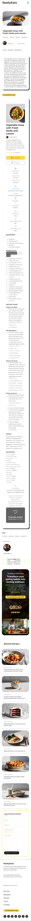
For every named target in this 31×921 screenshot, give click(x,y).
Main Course (19, 191)
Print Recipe (16, 157)
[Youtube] (19, 916)
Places (6, 898)
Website (6, 825)
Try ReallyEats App (9, 95)
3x (9, 255)
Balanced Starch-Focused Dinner (14, 751)
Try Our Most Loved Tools (15, 597)
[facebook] (4, 916)
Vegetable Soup (24, 37)
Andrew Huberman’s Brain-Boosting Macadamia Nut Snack (14, 697)
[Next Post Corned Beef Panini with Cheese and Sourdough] (26, 561)
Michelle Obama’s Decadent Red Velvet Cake (14, 724)
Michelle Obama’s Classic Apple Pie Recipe (14, 777)
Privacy (12, 885)
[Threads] (23, 916)
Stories (6, 891)
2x (8, 255)
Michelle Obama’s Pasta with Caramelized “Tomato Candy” (13, 670)
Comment (8, 835)
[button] (6, 153)
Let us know (12, 519)
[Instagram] (15, 916)
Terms (16, 885)
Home (5, 50)
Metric (20, 253)
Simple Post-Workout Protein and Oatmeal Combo (15, 804)
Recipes (10, 50)
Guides (6, 905)
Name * (6, 815)
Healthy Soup (12, 37)
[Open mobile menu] (28, 2)
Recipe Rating (8, 829)
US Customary (11, 253)
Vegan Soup (18, 37)
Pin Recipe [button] (16, 162)
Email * (6, 820)
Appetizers (18, 50)
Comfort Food (5, 37)
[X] (8, 916)
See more (15, 601)
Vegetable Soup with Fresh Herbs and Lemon (14, 32)
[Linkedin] (12, 916)
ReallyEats (9, 2)
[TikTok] (26, 916)
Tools (5, 901)
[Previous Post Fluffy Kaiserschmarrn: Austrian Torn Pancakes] (4, 561)
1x (6, 255)
